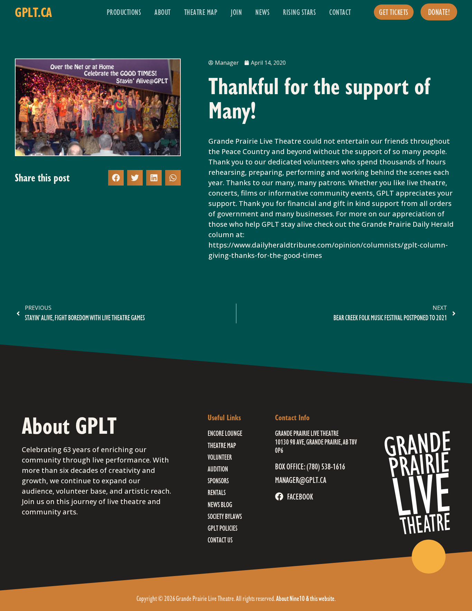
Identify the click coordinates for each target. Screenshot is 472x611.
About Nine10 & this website (305, 598)
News (262, 12)
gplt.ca (33, 12)
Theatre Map (201, 12)
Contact (340, 12)
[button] (116, 178)
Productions (124, 12)
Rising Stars (299, 12)
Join (236, 12)
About (162, 12)
